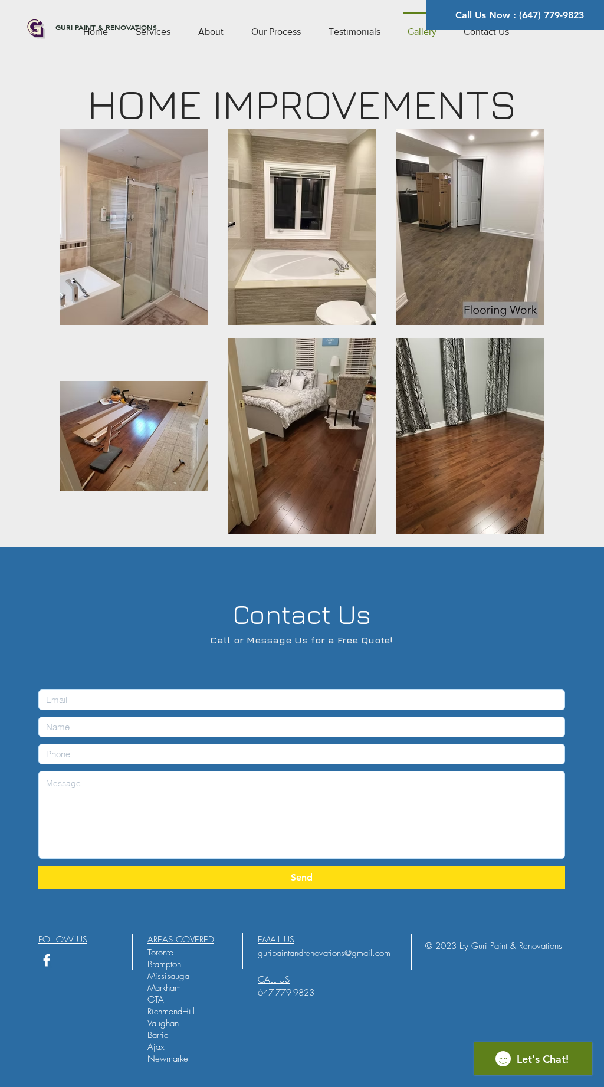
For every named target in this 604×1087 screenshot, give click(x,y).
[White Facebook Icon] (46, 960)
